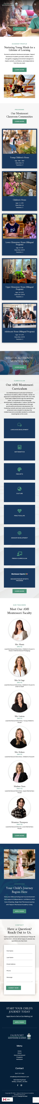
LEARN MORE (19, 70)
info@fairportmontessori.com (19, 1077)
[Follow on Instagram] (21, 1085)
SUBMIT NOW (14, 988)
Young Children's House (19, 158)
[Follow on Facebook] (17, 1085)
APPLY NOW (19, 29)
